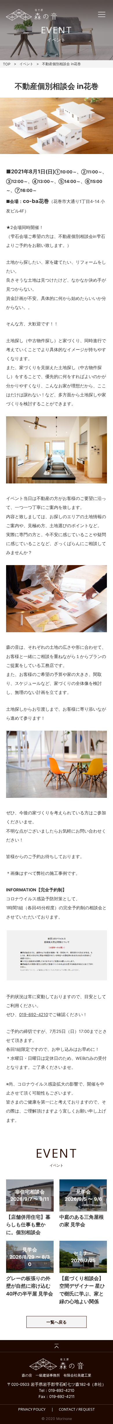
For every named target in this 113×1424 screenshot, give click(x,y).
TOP (6, 64)
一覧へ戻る (56, 1322)
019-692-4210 (33, 1014)
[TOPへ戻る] (56, 1346)
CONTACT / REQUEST (77, 1409)
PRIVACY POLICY (31, 1409)
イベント (26, 64)
